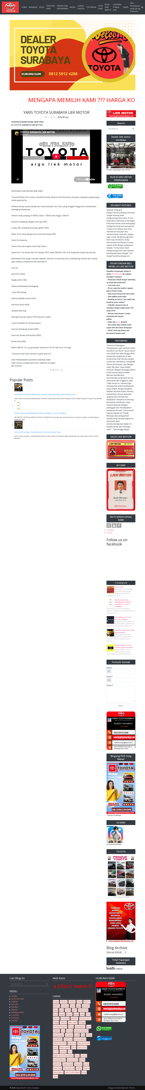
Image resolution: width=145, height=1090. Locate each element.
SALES (41, 7)
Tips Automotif (83, 1043)
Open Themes (129, 1088)
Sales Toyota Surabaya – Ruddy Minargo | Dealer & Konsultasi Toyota (37, 432)
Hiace (71, 1026)
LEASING (15, 1015)
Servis (86, 1064)
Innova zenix (58, 1035)
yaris (53, 117)
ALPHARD (65, 1018)
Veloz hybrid (58, 1072)
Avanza (69, 1031)
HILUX (67, 1010)
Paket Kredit (68, 1064)
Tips (83, 1035)
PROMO (14, 1007)
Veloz (55, 1047)
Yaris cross (82, 1047)
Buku (82, 1014)
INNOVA (85, 1006)
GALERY (14, 1020)
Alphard (63, 1051)
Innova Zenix (72, 1060)
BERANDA (33, 7)
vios (63, 1031)
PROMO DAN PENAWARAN (62, 7)
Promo (69, 1014)
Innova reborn (80, 1039)
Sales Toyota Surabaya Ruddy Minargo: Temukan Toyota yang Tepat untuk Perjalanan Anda (45, 394)
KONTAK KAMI (17, 999)
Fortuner (69, 1035)
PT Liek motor (116, 274)
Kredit (77, 1035)
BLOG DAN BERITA (108, 7)
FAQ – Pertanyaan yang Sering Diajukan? (135, 7)
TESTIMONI (91, 7)
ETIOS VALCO (85, 1018)
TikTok (109, 532)
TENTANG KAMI (50, 7)
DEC (70, 1051)
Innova (84, 1056)
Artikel (79, 1002)
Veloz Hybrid (65, 1047)
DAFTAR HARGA (60, 1026)
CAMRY (56, 1031)
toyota (62, 1014)
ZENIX (89, 1035)
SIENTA (63, 1022)
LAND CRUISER (59, 1043)
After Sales (72, 1022)
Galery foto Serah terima (63, 1056)
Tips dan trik (80, 1026)
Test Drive (57, 1068)
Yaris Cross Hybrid (72, 1072)
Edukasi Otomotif (81, 1031)
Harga (55, 1022)
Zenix (84, 1072)
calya (55, 1076)
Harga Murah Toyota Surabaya (27, 1088)
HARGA (14, 1001)
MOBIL (73, 7)
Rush (55, 1014)
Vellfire (79, 1068)
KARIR (125, 7)
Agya (78, 1006)
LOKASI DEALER (81, 7)
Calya (55, 1010)
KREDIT (14, 1010)
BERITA (56, 1006)
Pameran (78, 1064)
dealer (55, 1002)
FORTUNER (83, 1010)
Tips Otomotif (68, 1068)
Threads (110, 530)
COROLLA (68, 1039)
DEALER (14, 1004)
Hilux (77, 1056)
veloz (74, 1010)
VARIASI (74, 1018)
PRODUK (15, 1018)
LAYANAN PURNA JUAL (117, 7)
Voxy (89, 1026)
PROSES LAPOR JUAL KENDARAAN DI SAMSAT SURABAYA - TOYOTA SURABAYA (40, 413)
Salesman (72, 1043)
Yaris (74, 1047)
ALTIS (55, 1051)
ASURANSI (57, 1039)
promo (118, 322)
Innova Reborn (59, 1060)
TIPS (88, 1014)
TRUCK (56, 1018)
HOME (24, 7)
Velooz (86, 1068)
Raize (76, 1014)
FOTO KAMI (100, 7)
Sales (72, 1006)
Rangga (82, 1022)
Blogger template (115, 1088)
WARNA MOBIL (17, 1012)
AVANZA (64, 1006)
